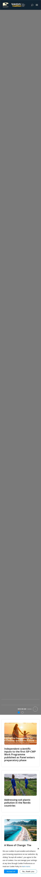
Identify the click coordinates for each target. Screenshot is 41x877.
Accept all (11, 871)
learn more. (26, 866)
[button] (19, 712)
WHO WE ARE (22, 709)
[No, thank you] (38, 849)
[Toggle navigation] (37, 5)
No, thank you (28, 871)
